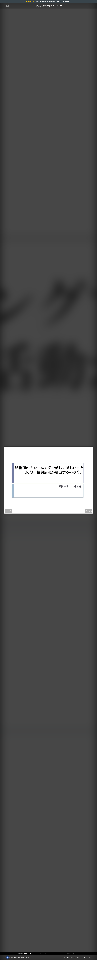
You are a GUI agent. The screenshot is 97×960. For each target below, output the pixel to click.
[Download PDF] (90, 957)
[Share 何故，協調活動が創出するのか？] (81, 957)
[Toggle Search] (88, 5)
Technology (69, 957)
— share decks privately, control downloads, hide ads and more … (48, 1)
